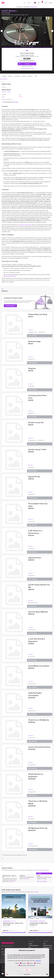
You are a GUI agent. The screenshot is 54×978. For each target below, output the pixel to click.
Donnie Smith (6, 12)
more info (4, 91)
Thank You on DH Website (38, 720)
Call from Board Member (38, 612)
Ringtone (32, 368)
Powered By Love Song (37, 314)
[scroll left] (2, 31)
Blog (30, 947)
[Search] (24, 2)
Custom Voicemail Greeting (39, 747)
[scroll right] (52, 31)
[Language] (35, 3)
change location (33, 6)
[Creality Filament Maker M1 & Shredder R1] (40, 906)
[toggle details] (25, 932)
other (20, 96)
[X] (4, 949)
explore (36, 891)
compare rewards (10, 305)
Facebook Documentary (25, 224)
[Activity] (41, 3)
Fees (44, 943)
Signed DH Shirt (34, 558)
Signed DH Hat (34, 476)
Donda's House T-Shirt (37, 449)
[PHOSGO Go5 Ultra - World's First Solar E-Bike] (14, 906)
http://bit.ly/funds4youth (9, 276)
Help (36, 870)
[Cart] (38, 3)
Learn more (12, 881)
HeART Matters (9, 10)
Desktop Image (34, 341)
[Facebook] (2, 949)
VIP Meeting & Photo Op (37, 828)
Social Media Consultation (38, 666)
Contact (30, 943)
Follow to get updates (42, 881)
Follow (27, 63)
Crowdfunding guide (44, 870)
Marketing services (47, 945)
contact (8, 91)
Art (3, 96)
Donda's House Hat (36, 422)
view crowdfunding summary (27, 68)
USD (29, 2)
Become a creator (47, 947)
